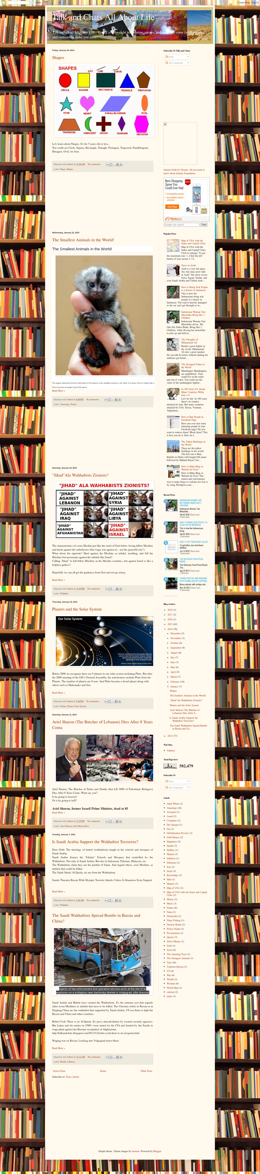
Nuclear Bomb (174, 924)
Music (170, 903)
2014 (170, 629)
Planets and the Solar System (77, 609)
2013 (170, 735)
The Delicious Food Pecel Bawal (191, 560)
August (174, 652)
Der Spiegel (173, 824)
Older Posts (146, 1071)
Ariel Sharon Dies (81, 826)
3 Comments (185, 536)
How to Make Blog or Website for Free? (192, 468)
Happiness (172, 841)
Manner (170, 883)
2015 (170, 624)
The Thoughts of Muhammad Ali (189, 341)
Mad (169, 879)
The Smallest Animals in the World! (83, 240)
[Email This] (107, 164)
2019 (170, 609)
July (173, 657)
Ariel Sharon (66, 826)
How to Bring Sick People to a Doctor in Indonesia (194, 288)
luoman (135, 1151)
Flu (168, 829)
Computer (172, 820)
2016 (170, 619)
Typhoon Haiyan (175, 966)
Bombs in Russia (67, 1061)
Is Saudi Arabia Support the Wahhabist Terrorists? (95, 841)
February (175, 681)
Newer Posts (59, 1071)
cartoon (170, 992)
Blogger (157, 1151)
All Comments (175, 62)
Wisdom (171, 983)
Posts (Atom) (72, 1076)
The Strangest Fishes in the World (193, 366)
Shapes (58, 57)
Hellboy (171, 850)
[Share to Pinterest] (121, 164)
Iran (169, 866)
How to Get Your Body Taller (194, 541)
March (174, 676)
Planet (70, 706)
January (175, 686)
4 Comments (185, 516)
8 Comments (185, 590)
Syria (169, 949)
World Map (172, 987)
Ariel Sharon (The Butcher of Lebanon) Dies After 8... (185, 711)
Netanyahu (172, 916)
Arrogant (171, 812)
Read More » (58, 390)
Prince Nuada (173, 928)
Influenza (171, 862)
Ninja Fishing (173, 920)
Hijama (170, 854)
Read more (195, 514)
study (169, 996)
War (169, 975)
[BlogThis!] (111, 164)
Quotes (170, 937)
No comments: (95, 164)
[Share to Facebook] (117, 164)
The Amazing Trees (176, 954)
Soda (169, 945)
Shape (63, 169)
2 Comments (185, 553)
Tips (169, 962)
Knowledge (172, 875)
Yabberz (171, 750)
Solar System (80, 706)
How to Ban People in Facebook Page (192, 418)
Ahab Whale (173, 803)
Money (170, 899)
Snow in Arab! (188, 265)
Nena (169, 912)
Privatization (173, 933)
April (174, 672)
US (168, 971)
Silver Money (173, 941)
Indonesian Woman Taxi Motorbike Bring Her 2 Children (193, 315)
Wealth (170, 979)
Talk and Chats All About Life (103, 16)
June (173, 662)
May (173, 667)
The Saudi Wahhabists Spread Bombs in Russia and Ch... (188, 727)
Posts (171, 56)
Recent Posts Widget (171, 596)
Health (170, 845)
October (175, 643)
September (176, 647)
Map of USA (173, 888)
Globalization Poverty (178, 833)
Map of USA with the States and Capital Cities (193, 242)
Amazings (64, 404)
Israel (169, 871)
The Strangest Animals (178, 958)
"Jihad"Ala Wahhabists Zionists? (80, 475)
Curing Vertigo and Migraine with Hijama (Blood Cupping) (193, 579)
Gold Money (173, 837)
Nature (73, 404)
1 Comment (184, 573)
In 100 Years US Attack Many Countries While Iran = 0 (193, 392)
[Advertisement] (102, 202)
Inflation (171, 858)
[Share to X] (114, 164)
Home (103, 1071)
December (176, 633)
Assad (170, 816)
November (176, 638)
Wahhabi (64, 593)
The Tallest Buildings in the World (193, 443)
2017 (170, 614)
